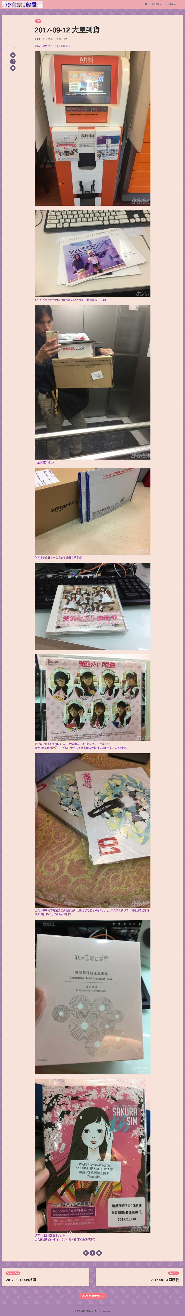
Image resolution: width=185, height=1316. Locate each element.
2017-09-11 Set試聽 (21, 1280)
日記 (38, 21)
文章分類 (155, 4)
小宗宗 (37, 39)
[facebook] (13, 61)
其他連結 (169, 4)
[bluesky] (13, 68)
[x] (13, 55)
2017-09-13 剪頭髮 (165, 1280)
